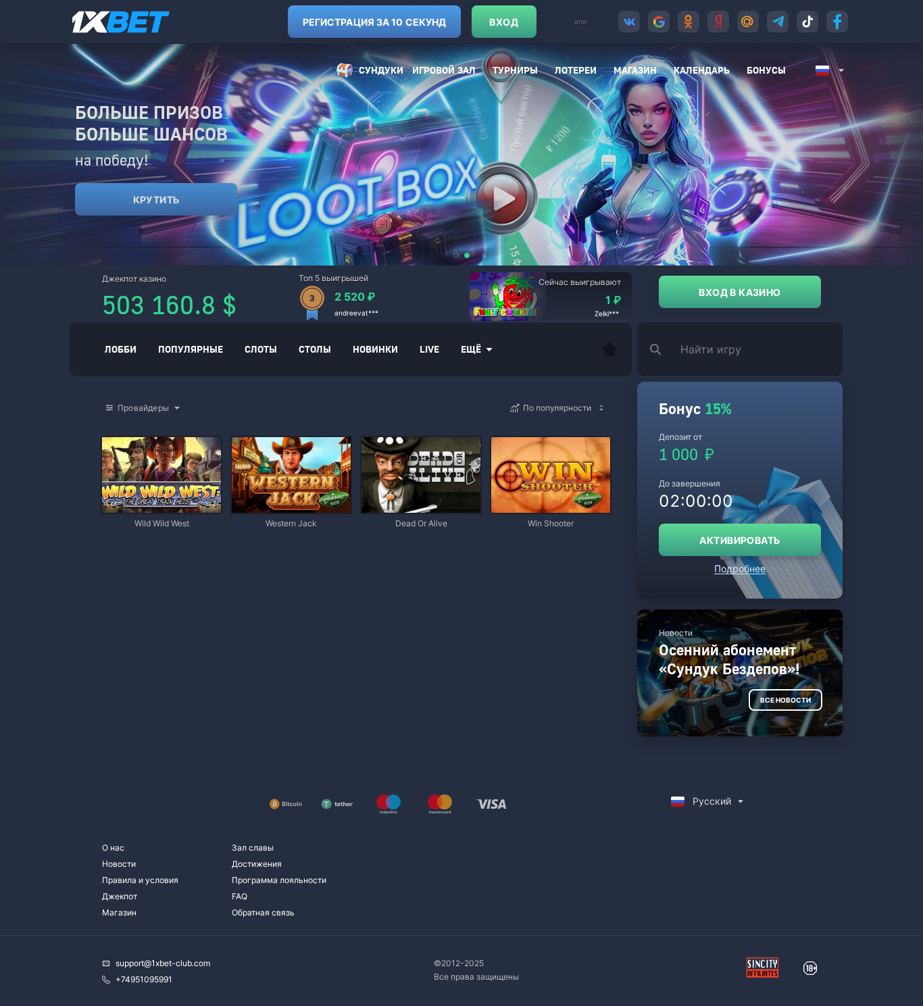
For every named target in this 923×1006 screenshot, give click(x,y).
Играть (161, 506)
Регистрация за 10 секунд (374, 22)
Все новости (785, 700)
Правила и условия (140, 880)
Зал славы (253, 847)
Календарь (702, 70)
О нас (113, 847)
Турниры (515, 70)
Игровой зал (444, 70)
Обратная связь (263, 912)
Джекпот (119, 896)
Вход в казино (739, 292)
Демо (123, 438)
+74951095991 (144, 979)
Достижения (257, 864)
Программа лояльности (279, 880)
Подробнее (740, 568)
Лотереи (576, 70)
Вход (503, 22)
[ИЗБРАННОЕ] (609, 349)
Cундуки (381, 70)
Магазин (635, 70)
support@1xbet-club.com (163, 963)
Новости (119, 864)
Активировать (739, 540)
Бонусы (766, 70)
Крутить (156, 199)
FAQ (239, 896)
